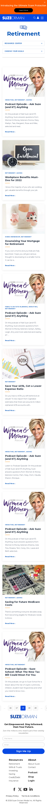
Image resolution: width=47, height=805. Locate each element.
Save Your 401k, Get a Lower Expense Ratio (23, 387)
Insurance (13, 781)
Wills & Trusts (15, 767)
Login (31, 780)
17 (17, 708)
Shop (31, 777)
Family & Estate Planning (16, 307)
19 (29, 708)
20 (36, 708)
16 (10, 708)
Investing (9, 100)
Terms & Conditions (30, 796)
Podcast (32, 772)
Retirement (20, 100)
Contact (32, 767)
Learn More (23, 10)
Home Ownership (12, 237)
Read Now (10, 132)
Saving (29, 100)
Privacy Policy (12, 796)
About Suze (34, 764)
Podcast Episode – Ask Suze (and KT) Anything (23, 106)
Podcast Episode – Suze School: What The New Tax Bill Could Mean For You (22, 671)
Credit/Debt (14, 777)
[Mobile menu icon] (42, 17)
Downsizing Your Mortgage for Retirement (22, 242)
